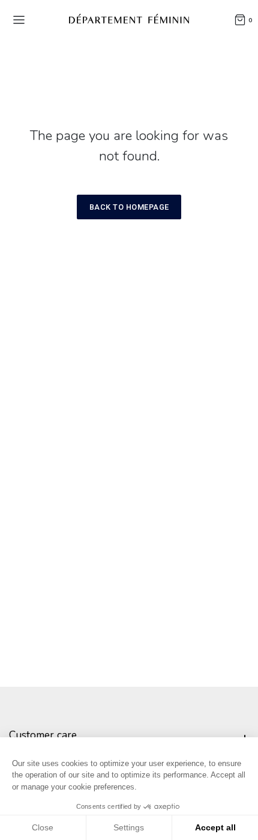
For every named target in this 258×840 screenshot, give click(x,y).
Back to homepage (129, 207)
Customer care (43, 735)
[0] (240, 19)
